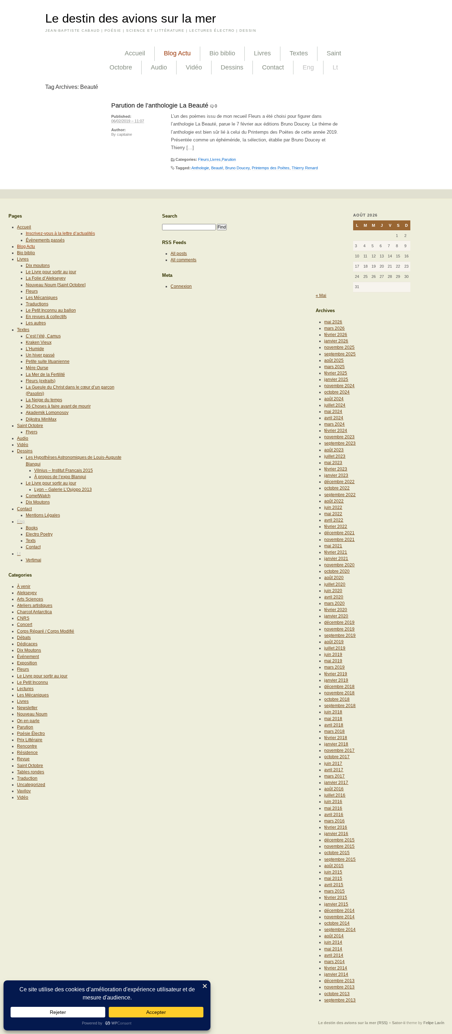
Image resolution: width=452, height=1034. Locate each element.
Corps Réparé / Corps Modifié (45, 631)
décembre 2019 (339, 622)
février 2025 (335, 373)
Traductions (37, 304)
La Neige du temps (44, 399)
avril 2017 (333, 769)
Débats (24, 637)
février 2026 (335, 334)
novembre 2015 (339, 846)
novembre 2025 (339, 347)
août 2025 (334, 360)
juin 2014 (333, 942)
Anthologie (200, 168)
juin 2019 (333, 654)
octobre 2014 (337, 923)
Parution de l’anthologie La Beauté (159, 105)
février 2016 (335, 827)
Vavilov (24, 791)
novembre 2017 (339, 750)
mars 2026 (334, 328)
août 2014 (334, 935)
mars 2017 (334, 776)
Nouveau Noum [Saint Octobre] (55, 284)
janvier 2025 (336, 379)
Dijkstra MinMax (41, 419)
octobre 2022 (337, 488)
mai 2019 (333, 660)
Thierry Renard (305, 168)
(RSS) (382, 1023)
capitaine (124, 134)
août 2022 (334, 501)
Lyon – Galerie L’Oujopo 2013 (63, 489)
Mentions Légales (43, 515)
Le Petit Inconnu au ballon (51, 310)
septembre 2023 (340, 443)
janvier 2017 (336, 782)
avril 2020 (333, 597)
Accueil (135, 53)
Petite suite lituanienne (48, 361)
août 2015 (334, 865)
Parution (229, 159)
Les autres (36, 323)
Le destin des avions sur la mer (130, 18)
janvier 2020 (336, 616)
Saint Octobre (30, 425)
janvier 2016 (336, 833)
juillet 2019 (334, 648)
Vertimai (33, 560)
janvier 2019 (336, 680)
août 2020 (334, 577)
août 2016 (334, 788)
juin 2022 (333, 507)
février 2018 (335, 737)
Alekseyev (27, 592)
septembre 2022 (340, 494)
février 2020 (335, 609)
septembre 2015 (340, 859)
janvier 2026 (336, 341)
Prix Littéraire (29, 739)
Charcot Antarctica (34, 611)
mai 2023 (333, 462)
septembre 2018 (340, 705)
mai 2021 (333, 545)
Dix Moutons (38, 502)
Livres (262, 53)
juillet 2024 (334, 405)
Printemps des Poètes (271, 168)
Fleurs (203, 159)
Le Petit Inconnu (32, 682)
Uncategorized (31, 784)
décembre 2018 (339, 686)
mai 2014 (333, 949)
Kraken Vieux (39, 342)
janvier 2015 (336, 904)
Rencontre (27, 746)
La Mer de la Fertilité (45, 374)
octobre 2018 (337, 699)
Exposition (27, 663)
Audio (159, 67)
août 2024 (334, 398)
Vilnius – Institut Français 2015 (63, 470)
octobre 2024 (337, 392)
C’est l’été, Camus (43, 336)
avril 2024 (333, 417)
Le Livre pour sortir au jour (51, 271)
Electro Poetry (39, 534)
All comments (183, 259)
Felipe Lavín (433, 1023)
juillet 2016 (334, 795)
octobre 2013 (337, 993)
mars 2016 (334, 821)
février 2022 (335, 526)
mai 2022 (333, 513)
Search (169, 216)
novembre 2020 (339, 564)
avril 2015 (333, 884)
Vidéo (194, 67)
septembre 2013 (340, 1000)
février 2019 (335, 673)
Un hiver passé (40, 355)
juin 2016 (333, 801)
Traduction (27, 778)
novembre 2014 (339, 916)
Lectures (25, 688)
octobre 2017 (337, 756)
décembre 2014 (339, 910)
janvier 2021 (336, 558)
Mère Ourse (37, 367)
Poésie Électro (31, 733)
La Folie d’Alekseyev (46, 278)
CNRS (23, 618)
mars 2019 (334, 667)
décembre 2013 (339, 980)
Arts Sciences (30, 599)
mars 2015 (334, 891)
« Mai (321, 295)
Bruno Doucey (237, 168)
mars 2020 (334, 603)
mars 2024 (334, 424)
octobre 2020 (337, 571)
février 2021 (335, 552)
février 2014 (335, 968)
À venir (23, 586)
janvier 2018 (336, 744)
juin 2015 (333, 872)
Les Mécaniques (42, 297)
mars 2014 (334, 961)
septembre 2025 (340, 354)
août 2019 (334, 641)
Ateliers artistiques (34, 605)
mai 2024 (333, 411)
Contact (273, 67)
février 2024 (335, 430)
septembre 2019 (340, 635)
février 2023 (335, 469)
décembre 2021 (339, 532)
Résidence (27, 752)
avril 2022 (333, 520)
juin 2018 (333, 712)
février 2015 (335, 897)
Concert (24, 624)
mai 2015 (333, 878)
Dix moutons (38, 265)
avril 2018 (333, 725)
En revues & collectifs (46, 316)
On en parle (28, 720)
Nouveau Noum (32, 714)
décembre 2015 (339, 840)
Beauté (217, 168)
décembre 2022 (339, 481)
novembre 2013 (339, 987)
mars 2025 (334, 366)
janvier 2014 (336, 974)
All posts (179, 253)
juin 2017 (333, 763)
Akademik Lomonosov (47, 412)
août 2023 (334, 450)
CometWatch (38, 495)
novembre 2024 (339, 385)
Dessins (232, 67)
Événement (28, 656)
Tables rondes (30, 772)
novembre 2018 (339, 693)
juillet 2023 (334, 456)
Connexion (181, 286)
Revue (23, 758)
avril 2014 (333, 955)
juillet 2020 (334, 584)
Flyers (31, 432)
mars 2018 (334, 731)
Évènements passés (45, 240)
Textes (299, 53)
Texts (31, 540)
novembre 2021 (339, 539)
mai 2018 (333, 718)
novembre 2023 (339, 436)
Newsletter (27, 707)
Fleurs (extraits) (40, 380)
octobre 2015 (337, 852)
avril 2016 (333, 814)
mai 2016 (333, 808)
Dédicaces (27, 643)
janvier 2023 (336, 475)
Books (32, 527)
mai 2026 (333, 322)
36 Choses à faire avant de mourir (58, 406)
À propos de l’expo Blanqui (60, 476)
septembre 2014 (340, 929)
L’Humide (35, 348)
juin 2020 (333, 590)
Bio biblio (222, 53)
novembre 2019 (339, 629)
